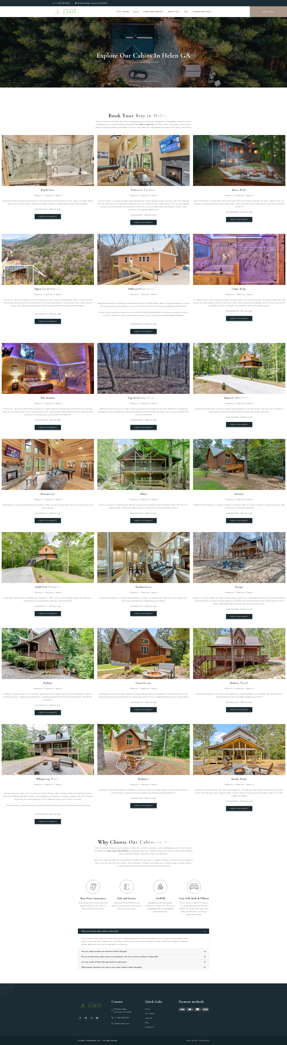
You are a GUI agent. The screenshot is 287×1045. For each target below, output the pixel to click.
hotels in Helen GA (146, 124)
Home (130, 81)
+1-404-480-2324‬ (62, 3)
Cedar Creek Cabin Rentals (117, 851)
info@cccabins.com (122, 1023)
